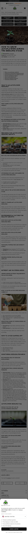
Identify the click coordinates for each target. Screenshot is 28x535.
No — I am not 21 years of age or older (14, 532)
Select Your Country (6, 513)
